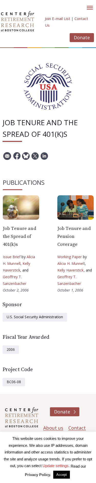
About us (53, 428)
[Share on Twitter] (35, 158)
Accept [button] (61, 475)
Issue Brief (11, 256)
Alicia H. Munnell (71, 263)
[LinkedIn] (44, 158)
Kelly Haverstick (70, 270)
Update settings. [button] (56, 465)
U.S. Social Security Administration (35, 316)
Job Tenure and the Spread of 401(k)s (19, 236)
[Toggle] (90, 8)
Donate (82, 37)
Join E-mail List (57, 18)
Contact (77, 428)
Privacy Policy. (38, 474)
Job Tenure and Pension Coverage (74, 236)
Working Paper (69, 256)
